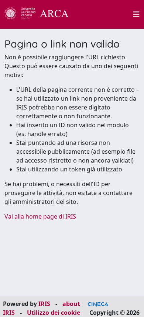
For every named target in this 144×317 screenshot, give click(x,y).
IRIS (44, 304)
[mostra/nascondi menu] (136, 14)
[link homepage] (40, 14)
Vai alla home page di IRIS (40, 216)
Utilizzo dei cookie (53, 313)
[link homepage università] (105, 14)
